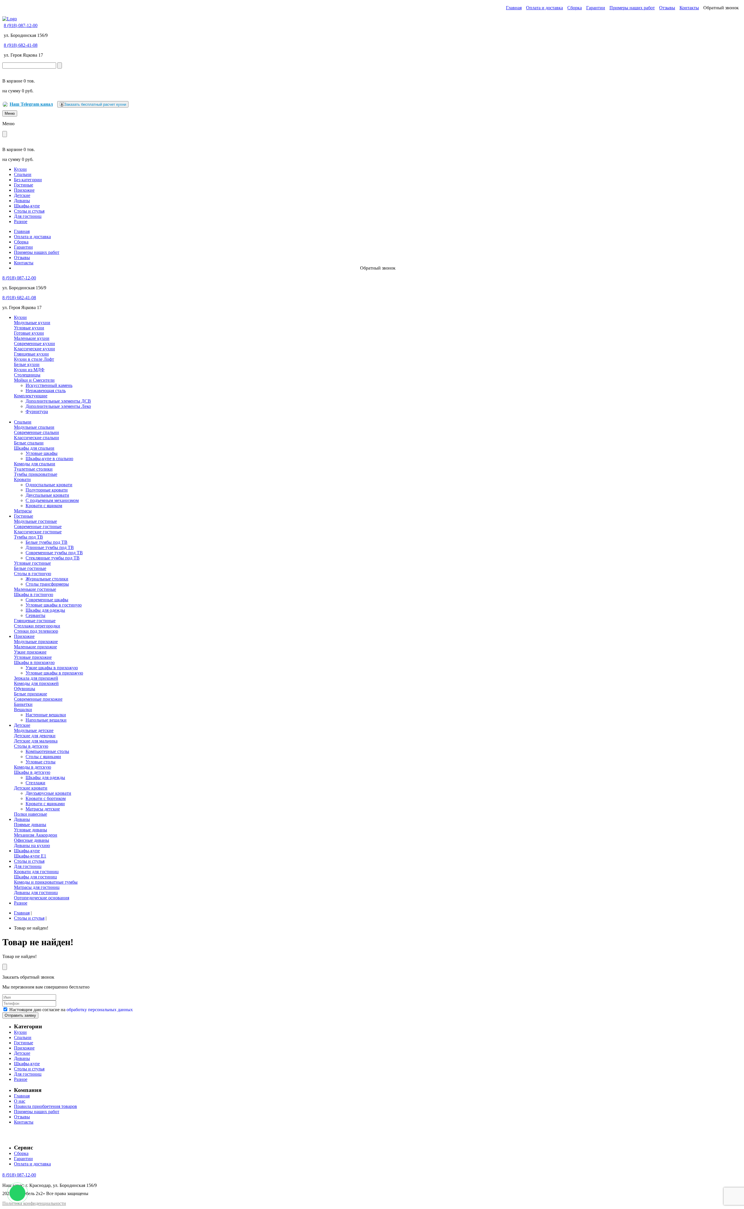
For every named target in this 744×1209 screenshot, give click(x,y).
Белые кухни (27, 364)
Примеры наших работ (632, 7)
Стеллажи (35, 782)
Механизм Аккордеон (35, 835)
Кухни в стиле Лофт (34, 359)
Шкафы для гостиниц (35, 876)
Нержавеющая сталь (46, 390)
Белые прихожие (30, 693)
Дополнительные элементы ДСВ (58, 401)
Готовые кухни (29, 333)
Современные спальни (36, 432)
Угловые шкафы (42, 453)
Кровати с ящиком (44, 505)
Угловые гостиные (32, 563)
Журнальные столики (47, 578)
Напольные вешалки (46, 719)
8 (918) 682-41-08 (20, 45)
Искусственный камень (49, 385)
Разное (20, 221)
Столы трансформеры (47, 584)
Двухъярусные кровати (48, 793)
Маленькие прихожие (35, 646)
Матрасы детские (43, 808)
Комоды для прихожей (36, 683)
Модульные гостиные (35, 521)
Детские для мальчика (36, 740)
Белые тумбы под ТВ (46, 542)
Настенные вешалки (46, 714)
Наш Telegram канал (31, 104)
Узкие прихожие (30, 652)
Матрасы (23, 510)
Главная (514, 7)
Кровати (22, 479)
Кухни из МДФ (29, 369)
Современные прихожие (38, 699)
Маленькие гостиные (35, 589)
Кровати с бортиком (46, 798)
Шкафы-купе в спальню (49, 458)
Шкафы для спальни (34, 448)
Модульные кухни (32, 322)
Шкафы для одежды (45, 610)
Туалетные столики (33, 469)
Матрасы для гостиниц (37, 887)
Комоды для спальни (34, 463)
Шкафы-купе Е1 (30, 855)
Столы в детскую (31, 746)
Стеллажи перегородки (37, 625)
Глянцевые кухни (31, 353)
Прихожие (24, 190)
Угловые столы (41, 761)
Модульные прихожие (36, 641)
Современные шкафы (47, 599)
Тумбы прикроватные (35, 474)
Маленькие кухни (31, 338)
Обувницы (24, 688)
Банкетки (23, 704)
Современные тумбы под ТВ (54, 552)
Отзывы (667, 7)
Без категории (28, 179)
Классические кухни (34, 348)
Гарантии (595, 7)
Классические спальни (36, 437)
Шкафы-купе (27, 205)
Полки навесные (30, 814)
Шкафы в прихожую (34, 662)
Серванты (35, 615)
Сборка (574, 7)
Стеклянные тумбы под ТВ (53, 557)
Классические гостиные (38, 531)
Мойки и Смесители (34, 380)
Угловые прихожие (33, 657)
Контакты (689, 7)
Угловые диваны (30, 829)
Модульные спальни (34, 427)
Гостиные (23, 184)
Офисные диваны (31, 840)
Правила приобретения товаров (45, 1106)
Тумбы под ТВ (28, 536)
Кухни (20, 169)
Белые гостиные (30, 568)
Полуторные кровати (47, 489)
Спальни (22, 174)
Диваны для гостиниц (36, 892)
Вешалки (23, 709)
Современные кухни (34, 343)
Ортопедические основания (41, 897)
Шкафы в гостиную (33, 594)
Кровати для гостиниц (36, 871)
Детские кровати (30, 787)
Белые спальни (29, 442)
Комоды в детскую (32, 767)
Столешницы (27, 374)
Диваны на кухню (32, 845)
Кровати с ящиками (45, 803)
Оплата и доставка (544, 7)
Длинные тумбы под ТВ (50, 547)
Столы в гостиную (32, 573)
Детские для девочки (35, 735)
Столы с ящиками (43, 756)
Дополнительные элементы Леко (58, 406)
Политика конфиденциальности (34, 1203)
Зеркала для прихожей (36, 678)
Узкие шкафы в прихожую (52, 667)
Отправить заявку (20, 1015)
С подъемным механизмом (52, 500)
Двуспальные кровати (47, 495)
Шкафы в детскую (32, 772)
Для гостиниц (28, 216)
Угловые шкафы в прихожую (54, 672)
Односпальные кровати (49, 484)
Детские (22, 195)
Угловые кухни (29, 327)
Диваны (22, 200)
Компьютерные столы (47, 751)
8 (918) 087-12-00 (20, 25)
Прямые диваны (30, 824)
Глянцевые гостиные (35, 620)
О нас (19, 1101)
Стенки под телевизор (36, 631)
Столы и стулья (29, 211)
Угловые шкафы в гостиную (54, 604)
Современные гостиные (38, 526)
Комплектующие (30, 395)
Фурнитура (37, 411)
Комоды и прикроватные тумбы (46, 882)
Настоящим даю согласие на (71, 1009)
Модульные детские (33, 730)
